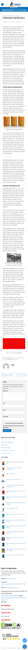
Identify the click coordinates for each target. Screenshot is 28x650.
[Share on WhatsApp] (7, 353)
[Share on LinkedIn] (20, 353)
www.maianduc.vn (11, 578)
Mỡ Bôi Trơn (4, 445)
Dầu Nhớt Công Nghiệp (7, 442)
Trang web (5, 416)
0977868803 (5, 605)
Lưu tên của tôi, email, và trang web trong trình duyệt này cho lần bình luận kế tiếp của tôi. (13, 425)
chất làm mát (19, 188)
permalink (16, 359)
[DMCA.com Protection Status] (11, 625)
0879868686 (5, 620)
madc (20, 21)
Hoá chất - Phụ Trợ (6, 453)
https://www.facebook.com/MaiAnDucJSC (13, 584)
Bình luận (5, 390)
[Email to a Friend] (15, 353)
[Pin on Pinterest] (18, 353)
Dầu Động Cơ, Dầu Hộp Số (8, 450)
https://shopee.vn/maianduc (9, 595)
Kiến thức (15, 357)
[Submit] (25, 10)
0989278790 (5, 613)
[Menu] (2, 4)
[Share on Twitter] (12, 353)
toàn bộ (21, 214)
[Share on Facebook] (10, 353)
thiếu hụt (7, 214)
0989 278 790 (13, 7)
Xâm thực (11, 243)
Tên (4, 403)
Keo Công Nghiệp (5, 447)
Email (4, 410)
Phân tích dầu (9, 301)
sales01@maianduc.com (12, 587)
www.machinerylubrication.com (16, 348)
